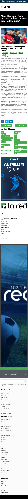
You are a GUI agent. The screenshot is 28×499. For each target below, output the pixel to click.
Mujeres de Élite (5, 470)
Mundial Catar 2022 (6, 433)
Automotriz (4, 450)
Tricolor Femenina (5, 408)
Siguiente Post (20, 125)
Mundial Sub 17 (5, 437)
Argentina (3, 481)
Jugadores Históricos (6, 413)
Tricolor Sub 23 (4, 411)
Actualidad (5, 52)
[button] (25, 6)
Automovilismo (4, 452)
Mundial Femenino (5, 435)
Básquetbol (4, 455)
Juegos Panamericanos (6, 463)
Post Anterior (7, 125)
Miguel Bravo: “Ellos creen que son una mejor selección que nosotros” (13, 373)
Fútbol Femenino (5, 428)
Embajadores (13, 52)
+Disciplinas (4, 475)
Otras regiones (4, 492)
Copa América (4, 421)
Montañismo (4, 466)
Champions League (5, 419)
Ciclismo (3, 457)
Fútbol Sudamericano (6, 430)
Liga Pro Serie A (5, 393)
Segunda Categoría (5, 404)
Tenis (2, 472)
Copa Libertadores (5, 399)
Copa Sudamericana (6, 426)
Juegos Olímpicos (5, 461)
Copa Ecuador (4, 397)
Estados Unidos (5, 485)
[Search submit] (25, 213)
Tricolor (3, 406)
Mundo (3, 441)
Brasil (2, 483)
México (3, 490)
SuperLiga (3, 402)
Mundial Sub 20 (5, 439)
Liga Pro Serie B (5, 395)
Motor (2, 468)
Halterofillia (4, 459)
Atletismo (3, 448)
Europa (21, 52)
